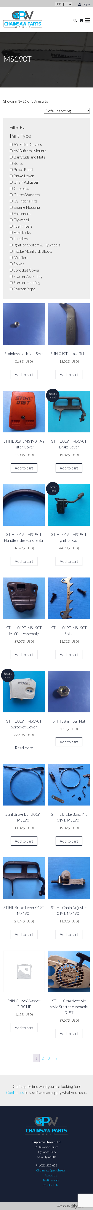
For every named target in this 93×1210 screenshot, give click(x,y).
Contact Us (50, 1185)
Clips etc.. (22, 188)
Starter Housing (27, 282)
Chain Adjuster (26, 182)
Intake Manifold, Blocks (33, 251)
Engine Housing (27, 207)
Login (86, 4)
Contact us (15, 1092)
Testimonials (51, 1180)
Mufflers (21, 257)
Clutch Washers (27, 194)
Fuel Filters (23, 226)
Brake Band (23, 169)
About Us (51, 1175)
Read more (24, 747)
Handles (21, 238)
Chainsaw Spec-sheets (51, 1170)
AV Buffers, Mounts (30, 150)
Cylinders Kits (26, 201)
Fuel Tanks (22, 232)
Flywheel (21, 219)
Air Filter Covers (28, 144)
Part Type (20, 136)
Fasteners (22, 213)
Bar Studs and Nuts (29, 157)
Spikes (19, 263)
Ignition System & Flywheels (37, 245)
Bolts (18, 163)
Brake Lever (24, 175)
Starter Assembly (28, 276)
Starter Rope (24, 288)
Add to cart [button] (24, 374)
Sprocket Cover (27, 270)
